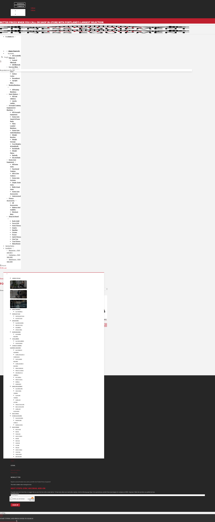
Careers (12, 461)
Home (2, 278)
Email (15, 493)
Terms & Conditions (15, 470)
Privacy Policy (14, 472)
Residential (20, 3)
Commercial (20, 6)
